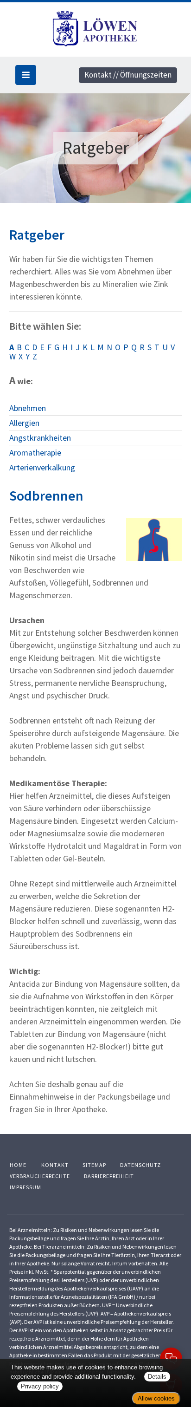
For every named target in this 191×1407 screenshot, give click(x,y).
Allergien (24, 422)
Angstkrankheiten (40, 437)
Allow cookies (156, 1398)
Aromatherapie (35, 452)
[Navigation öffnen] (25, 75)
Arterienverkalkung (42, 467)
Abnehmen (27, 408)
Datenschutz (140, 1164)
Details (157, 1376)
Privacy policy (40, 1386)
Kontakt (55, 1164)
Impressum (25, 1187)
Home (18, 1164)
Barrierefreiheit (109, 1175)
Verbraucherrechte (40, 1175)
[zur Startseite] (95, 27)
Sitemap (94, 1164)
